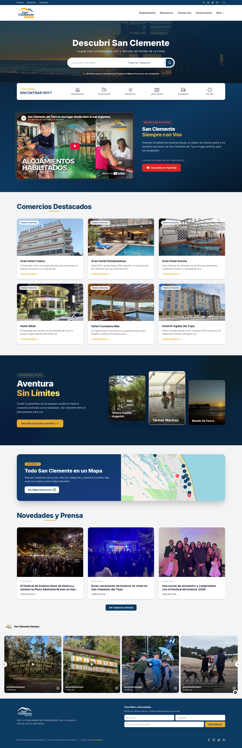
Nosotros (31, 2)
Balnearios (166, 12)
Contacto (43, 2)
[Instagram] (208, 2)
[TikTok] (213, 2)
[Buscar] (224, 2)
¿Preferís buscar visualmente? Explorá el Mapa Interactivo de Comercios (122, 73)
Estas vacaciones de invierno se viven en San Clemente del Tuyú (119, 587)
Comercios (184, 12)
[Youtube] (217, 2)
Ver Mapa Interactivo (40, 489)
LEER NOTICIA (29, 594)
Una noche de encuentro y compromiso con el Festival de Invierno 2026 (189, 587)
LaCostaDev (97, 740)
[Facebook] (204, 2)
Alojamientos (147, 12)
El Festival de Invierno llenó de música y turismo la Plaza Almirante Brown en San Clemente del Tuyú (47, 589)
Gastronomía (204, 12)
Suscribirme (215, 724)
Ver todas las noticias (121, 607)
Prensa (20, 2)
